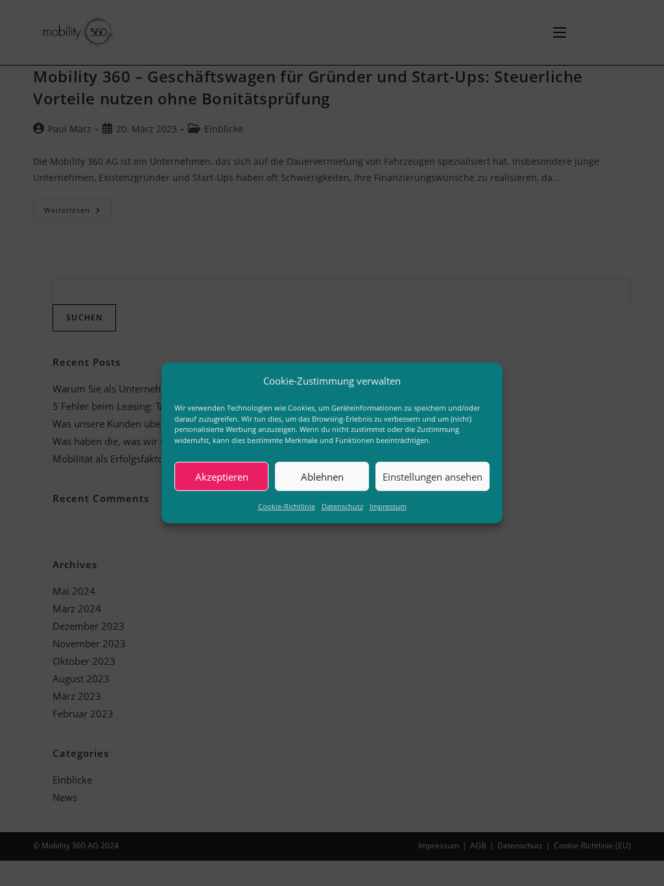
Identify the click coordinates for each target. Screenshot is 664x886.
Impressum (388, 506)
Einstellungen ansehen (432, 476)
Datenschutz (342, 506)
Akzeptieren (221, 476)
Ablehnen (322, 476)
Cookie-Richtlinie (286, 506)
